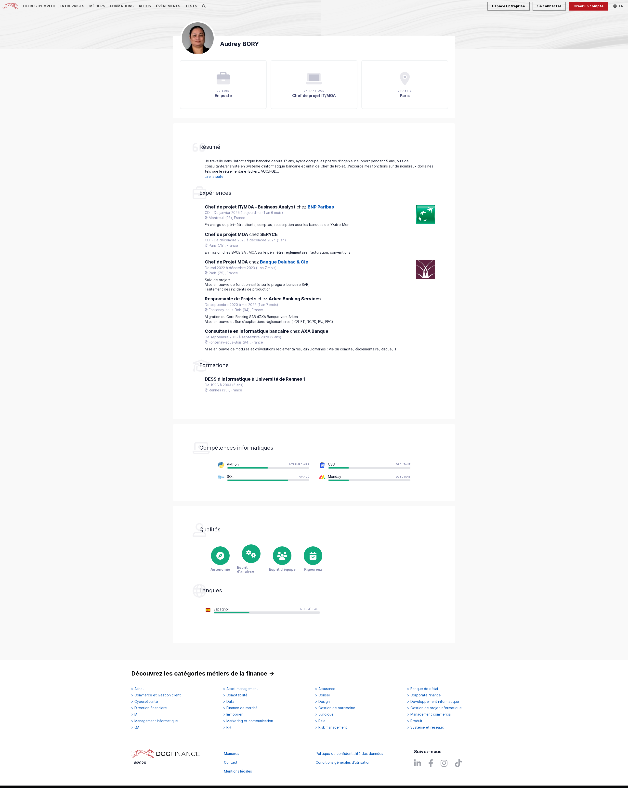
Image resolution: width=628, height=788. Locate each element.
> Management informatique (154, 721)
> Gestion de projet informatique (434, 708)
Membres (231, 753)
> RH (227, 727)
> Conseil (322, 695)
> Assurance (325, 689)
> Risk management (331, 727)
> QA (135, 727)
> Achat (137, 689)
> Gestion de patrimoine (335, 708)
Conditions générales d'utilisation (343, 762)
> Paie (320, 721)
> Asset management (240, 689)
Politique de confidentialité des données (349, 753)
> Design (322, 702)
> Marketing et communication (248, 721)
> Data (228, 702)
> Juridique (324, 714)
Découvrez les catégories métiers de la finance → (203, 673)
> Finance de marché (240, 708)
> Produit (414, 721)
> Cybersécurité (144, 702)
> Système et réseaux (425, 727)
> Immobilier (233, 714)
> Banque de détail (423, 689)
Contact (230, 762)
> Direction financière (149, 708)
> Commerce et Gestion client (156, 695)
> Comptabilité (235, 695)
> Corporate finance (424, 695)
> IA (134, 714)
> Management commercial (429, 714)
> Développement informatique (433, 702)
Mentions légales (238, 771)
